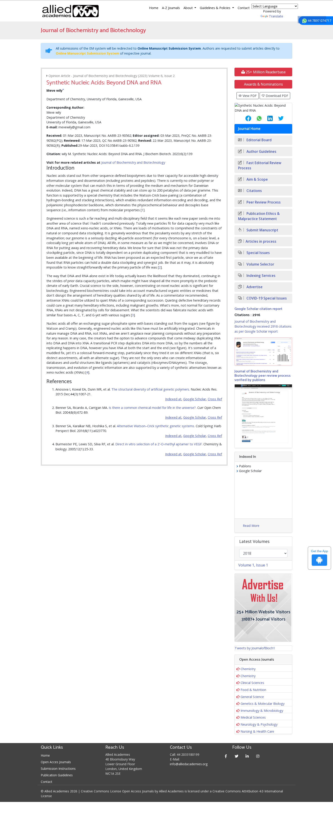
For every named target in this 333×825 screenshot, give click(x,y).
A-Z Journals (171, 8)
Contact (244, 8)
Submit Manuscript (262, 230)
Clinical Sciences (252, 683)
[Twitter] (237, 756)
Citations (254, 190)
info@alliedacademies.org (189, 764)
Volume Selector (260, 264)
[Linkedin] (247, 756)
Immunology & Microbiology (262, 710)
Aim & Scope (257, 179)
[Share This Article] (244, 118)
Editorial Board (259, 140)
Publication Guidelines (57, 775)
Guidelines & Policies (215, 8)
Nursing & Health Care (257, 731)
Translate (276, 16)
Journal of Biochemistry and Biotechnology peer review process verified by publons (262, 375)
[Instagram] (258, 756)
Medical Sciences (253, 717)
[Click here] (263, 351)
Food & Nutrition (253, 690)
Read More (251, 525)
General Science (252, 697)
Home (153, 8)
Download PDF (276, 96)
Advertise (254, 287)
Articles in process (261, 241)
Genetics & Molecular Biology (263, 703)
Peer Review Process (263, 202)
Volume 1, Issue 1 (253, 565)
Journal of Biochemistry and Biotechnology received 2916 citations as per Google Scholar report (263, 326)
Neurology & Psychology (259, 724)
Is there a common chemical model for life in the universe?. (152, 407)
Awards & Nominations (263, 84)
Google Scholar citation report (258, 309)
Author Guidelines (261, 151)
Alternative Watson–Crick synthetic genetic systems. (156, 426)
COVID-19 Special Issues (266, 298)
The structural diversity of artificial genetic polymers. (150, 389)
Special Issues (258, 252)
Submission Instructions (58, 768)
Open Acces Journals (56, 762)
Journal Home (249, 128)
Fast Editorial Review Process (259, 165)
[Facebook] (226, 756)
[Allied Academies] (70, 11)
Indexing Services (260, 275)
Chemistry (248, 669)
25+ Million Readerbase (265, 72)
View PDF (249, 96)
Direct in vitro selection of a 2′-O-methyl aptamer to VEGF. (159, 444)
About (188, 8)
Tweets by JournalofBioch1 (255, 648)
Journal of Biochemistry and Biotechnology (133, 162)
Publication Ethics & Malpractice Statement (259, 216)
